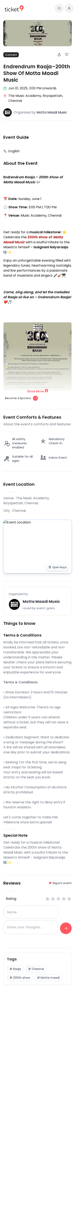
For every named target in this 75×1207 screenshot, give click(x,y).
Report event (62, 883)
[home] (14, 8)
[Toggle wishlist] (68, 54)
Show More (35, 391)
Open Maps (59, 567)
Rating (11, 898)
